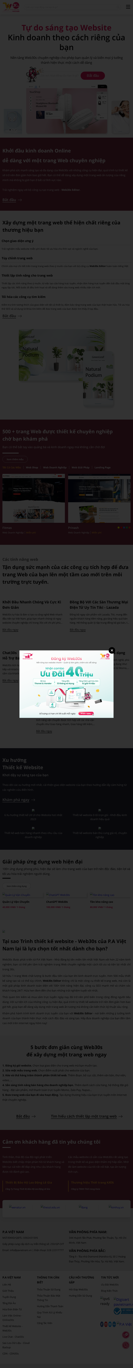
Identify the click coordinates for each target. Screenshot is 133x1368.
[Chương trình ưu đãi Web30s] (66, 717)
